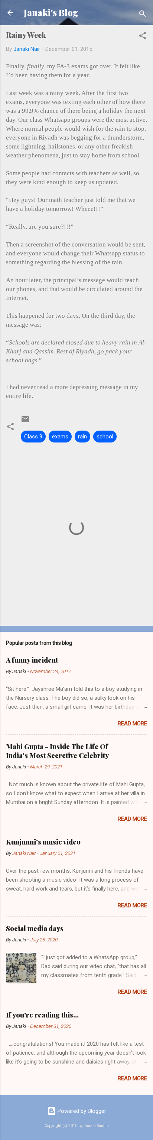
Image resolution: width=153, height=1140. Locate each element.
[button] (142, 37)
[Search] (142, 15)
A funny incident (32, 660)
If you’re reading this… (42, 1014)
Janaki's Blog (51, 12)
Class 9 (33, 436)
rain (82, 436)
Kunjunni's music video (43, 841)
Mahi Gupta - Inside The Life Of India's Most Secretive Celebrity (57, 751)
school (105, 436)
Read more (132, 723)
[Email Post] (25, 421)
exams (60, 436)
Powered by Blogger (81, 1111)
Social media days (35, 928)
